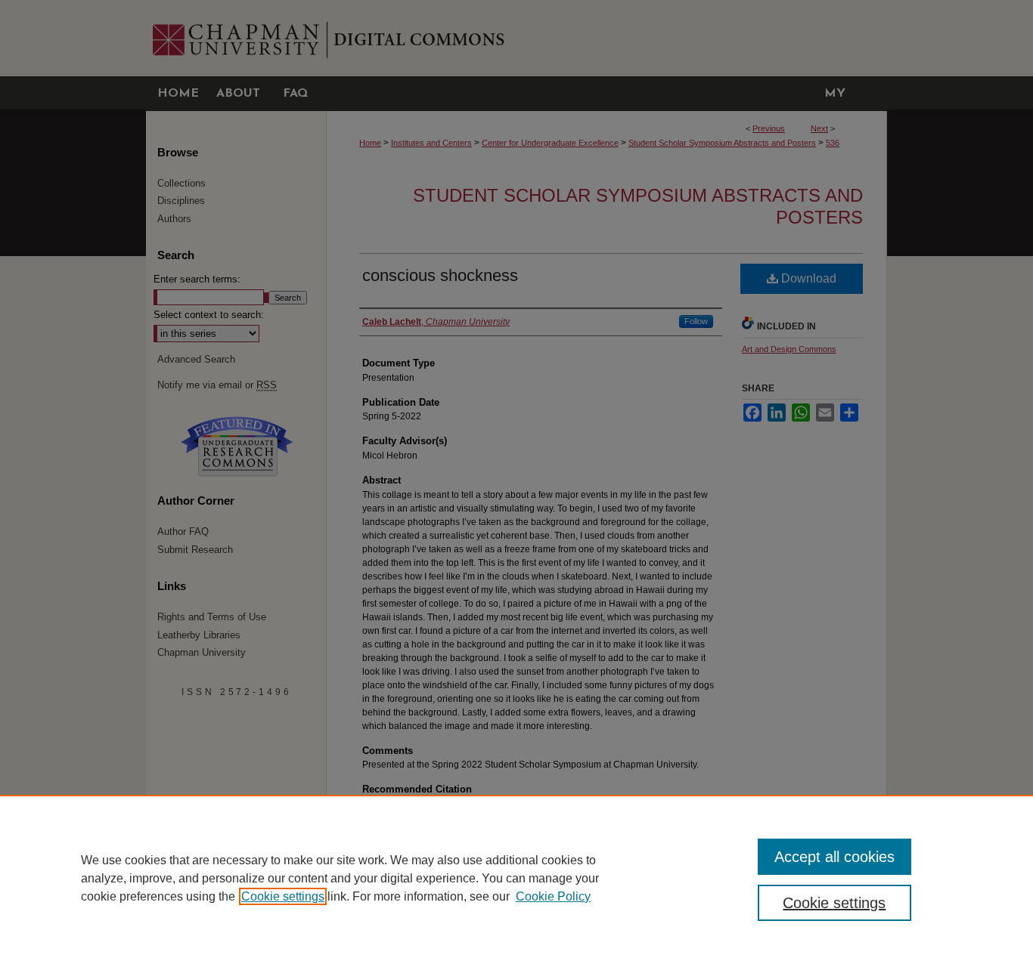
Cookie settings (282, 896)
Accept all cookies (834, 856)
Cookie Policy (553, 896)
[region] (516, 878)
